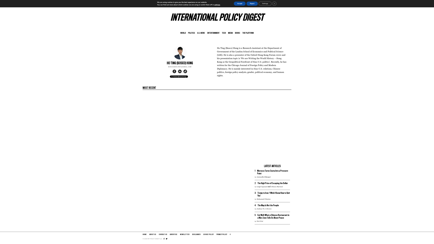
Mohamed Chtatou (263, 199)
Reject (252, 3)
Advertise (173, 234)
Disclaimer (196, 234)
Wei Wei (260, 221)
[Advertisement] (272, 129)
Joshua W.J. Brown (264, 209)
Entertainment (213, 33)
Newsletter (184, 234)
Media (230, 33)
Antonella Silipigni (264, 177)
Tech (224, 33)
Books (237, 33)
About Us (152, 234)
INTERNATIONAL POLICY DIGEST (217, 17)
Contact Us (163, 234)
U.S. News (201, 33)
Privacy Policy (221, 234)
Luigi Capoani (262, 187)
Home (145, 234)
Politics (191, 33)
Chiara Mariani (277, 187)
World (183, 33)
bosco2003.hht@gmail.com (179, 67)
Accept (239, 3)
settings (217, 5)
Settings (265, 3)
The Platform (248, 33)
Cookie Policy (208, 234)
